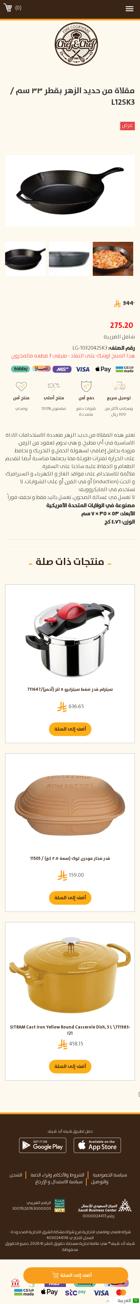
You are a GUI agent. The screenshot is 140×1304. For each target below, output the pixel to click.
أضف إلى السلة (70, 729)
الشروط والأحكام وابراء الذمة (57, 1175)
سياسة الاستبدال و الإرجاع (59, 1182)
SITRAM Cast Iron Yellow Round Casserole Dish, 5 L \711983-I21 (70, 1030)
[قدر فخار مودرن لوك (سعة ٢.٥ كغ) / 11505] (70, 806)
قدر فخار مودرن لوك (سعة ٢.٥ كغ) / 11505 (70, 859)
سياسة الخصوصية (110, 1175)
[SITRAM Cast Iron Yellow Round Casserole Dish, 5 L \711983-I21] (70, 975)
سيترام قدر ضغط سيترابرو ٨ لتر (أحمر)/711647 (70, 690)
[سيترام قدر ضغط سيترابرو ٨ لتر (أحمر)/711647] (70, 637)
